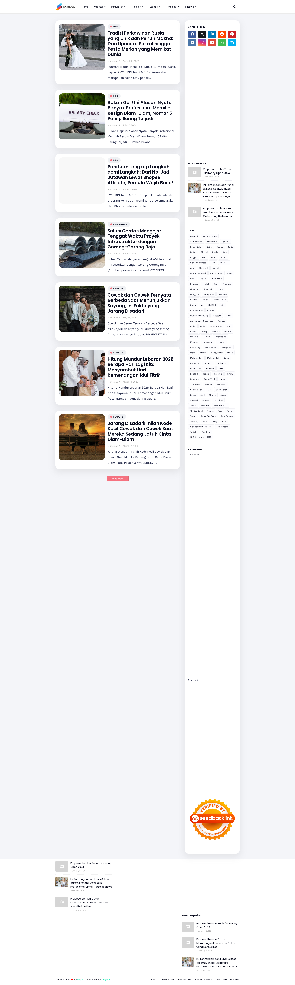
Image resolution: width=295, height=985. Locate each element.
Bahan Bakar (196, 247)
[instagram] (202, 42)
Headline (118, 288)
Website (194, 432)
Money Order (216, 352)
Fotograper (208, 294)
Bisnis (215, 252)
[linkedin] (212, 34)
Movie (230, 352)
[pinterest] (232, 34)
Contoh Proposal (198, 273)
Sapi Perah (195, 384)
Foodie (220, 289)
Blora (204, 257)
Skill (202, 395)
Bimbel (204, 252)
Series (193, 395)
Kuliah (193, 331)
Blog (225, 252)
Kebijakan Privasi (203, 979)
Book (213, 257)
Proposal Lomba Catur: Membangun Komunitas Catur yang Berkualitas (218, 212)
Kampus (221, 321)
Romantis (194, 379)
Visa (224, 421)
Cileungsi (203, 268)
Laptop (204, 331)
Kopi (229, 326)
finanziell (207, 289)
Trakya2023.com (208, 416)
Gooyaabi (105, 979)
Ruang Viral (209, 379)
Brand (223, 257)
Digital (203, 278)
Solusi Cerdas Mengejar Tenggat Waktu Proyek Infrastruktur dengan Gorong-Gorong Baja (134, 239)
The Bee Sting (196, 411)
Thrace (210, 411)
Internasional (196, 310)
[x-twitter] (202, 34)
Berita (230, 247)
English (205, 284)
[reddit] (222, 34)
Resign (205, 374)
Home (153, 979)
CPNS (229, 273)
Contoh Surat (216, 273)
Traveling (194, 421)
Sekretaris (222, 384)
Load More (117, 478)
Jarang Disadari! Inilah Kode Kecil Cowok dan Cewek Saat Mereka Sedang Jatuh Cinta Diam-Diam (140, 431)
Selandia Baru (196, 390)
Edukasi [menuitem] (153, 6)
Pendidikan (195, 368)
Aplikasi (226, 241)
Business (224, 263)
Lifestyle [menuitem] (189, 6)
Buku (213, 263)
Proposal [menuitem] (98, 6)
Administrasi (196, 241)
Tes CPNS (205, 405)
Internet (211, 310)
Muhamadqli (213, 358)
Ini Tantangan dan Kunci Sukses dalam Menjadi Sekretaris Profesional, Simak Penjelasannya (218, 190)
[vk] (192, 42)
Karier (193, 326)
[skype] (232, 42)
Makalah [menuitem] (136, 6)
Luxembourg (220, 337)
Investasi (216, 315)
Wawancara (222, 427)
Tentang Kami (167, 979)
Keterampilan (216, 326)
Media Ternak (211, 347)
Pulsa (220, 368)
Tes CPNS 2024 (221, 405)
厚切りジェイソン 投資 (200, 437)
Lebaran (216, 331)
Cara (192, 268)
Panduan (207, 363)
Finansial (194, 289)
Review (229, 374)
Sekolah (208, 384)
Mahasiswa (207, 342)
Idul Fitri (212, 305)
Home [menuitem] (85, 6)
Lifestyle (194, 337)
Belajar (219, 247)
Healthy (193, 300)
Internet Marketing (199, 315)
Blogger (193, 257)
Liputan (206, 337)
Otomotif (194, 363)
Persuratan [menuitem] (117, 6)
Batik (209, 247)
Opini (226, 358)
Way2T (80, 979)
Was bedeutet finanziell (201, 427)
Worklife (206, 432)
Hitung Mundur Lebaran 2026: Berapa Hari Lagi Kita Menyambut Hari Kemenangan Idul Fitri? (141, 367)
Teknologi (218, 400)
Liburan (227, 331)
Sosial (223, 395)
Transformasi (227, 416)
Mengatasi (227, 347)
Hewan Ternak (219, 300)
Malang (221, 342)
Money (203, 352)
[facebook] (192, 34)
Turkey (214, 421)
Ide (202, 305)
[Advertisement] (212, 103)
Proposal (210, 368)
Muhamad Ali (114, 61)
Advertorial (120, 224)
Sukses (205, 400)
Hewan (205, 300)
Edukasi (194, 284)
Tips (220, 411)
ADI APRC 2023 (210, 236)
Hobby (193, 305)
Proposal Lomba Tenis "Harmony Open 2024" (217, 171)
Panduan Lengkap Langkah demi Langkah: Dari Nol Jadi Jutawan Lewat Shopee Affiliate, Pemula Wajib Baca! (140, 174)
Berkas (193, 252)
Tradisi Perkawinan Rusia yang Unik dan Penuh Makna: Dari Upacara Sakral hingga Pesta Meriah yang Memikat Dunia (140, 44)
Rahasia (194, 374)
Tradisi (230, 411)
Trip (205, 421)
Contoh (215, 268)
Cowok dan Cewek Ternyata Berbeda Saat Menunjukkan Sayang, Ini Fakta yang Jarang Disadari (139, 303)
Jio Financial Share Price (201, 321)
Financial (227, 284)
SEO (210, 390)
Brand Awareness (198, 263)
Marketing (195, 347)
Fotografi (194, 294)
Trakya (193, 416)
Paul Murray (222, 363)
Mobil (192, 352)
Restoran (217, 374)
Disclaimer (221, 979)
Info (115, 26)
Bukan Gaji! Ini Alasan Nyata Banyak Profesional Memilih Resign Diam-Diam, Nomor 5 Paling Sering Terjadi (140, 110)
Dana (192, 278)
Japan (228, 315)
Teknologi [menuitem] (171, 6)
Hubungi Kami (184, 979)
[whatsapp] (222, 42)
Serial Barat (221, 390)
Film (216, 284)
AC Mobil (194, 236)
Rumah (222, 379)
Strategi (194, 400)
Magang (194, 342)
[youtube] (212, 42)
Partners (235, 979)
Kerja (202, 326)
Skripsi (212, 395)
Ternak (193, 405)
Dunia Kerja (216, 278)
